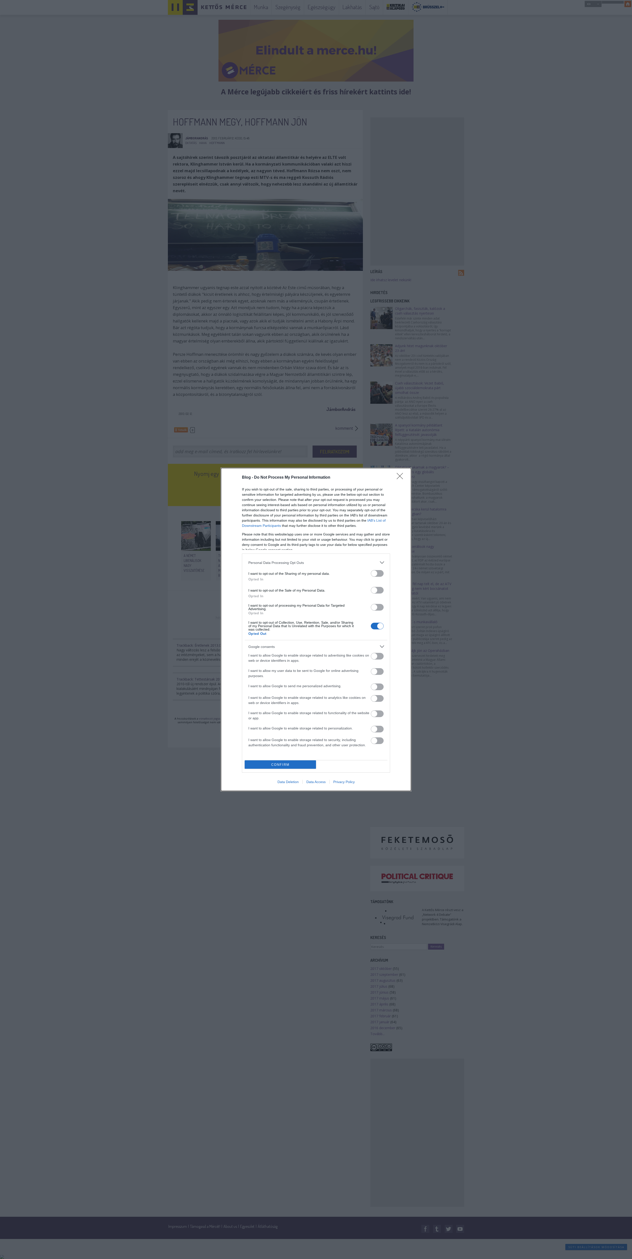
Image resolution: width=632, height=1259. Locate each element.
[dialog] (316, 629)
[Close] (401, 477)
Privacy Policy (344, 782)
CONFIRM (280, 765)
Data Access (316, 782)
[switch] (377, 573)
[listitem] (316, 562)
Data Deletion (288, 782)
